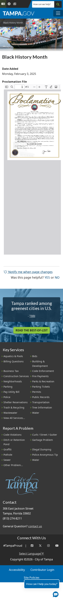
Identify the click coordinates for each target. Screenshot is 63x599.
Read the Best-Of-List (32, 330)
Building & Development (40, 363)
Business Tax (11, 371)
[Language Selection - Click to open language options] (3, 4)
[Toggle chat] (54, 593)
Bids (34, 356)
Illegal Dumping (41, 449)
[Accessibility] (9, 4)
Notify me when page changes (29, 272)
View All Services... (14, 418)
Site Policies (31, 578)
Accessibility (17, 570)
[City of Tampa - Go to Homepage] (18, 13)
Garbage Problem (42, 440)
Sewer (7, 460)
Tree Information (42, 407)
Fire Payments (40, 376)
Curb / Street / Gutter (44, 434)
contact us (35, 526)
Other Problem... (13, 465)
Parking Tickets (41, 386)
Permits (36, 391)
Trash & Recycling (14, 407)
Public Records (41, 397)
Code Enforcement (43, 371)
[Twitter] (40, 546)
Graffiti (8, 449)
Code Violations (13, 434)
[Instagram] (48, 546)
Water (35, 412)
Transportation (41, 402)
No (57, 277)
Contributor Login (42, 570)
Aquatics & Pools (13, 356)
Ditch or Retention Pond (14, 442)
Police (7, 397)
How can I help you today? (41, 583)
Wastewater (10, 412)
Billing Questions (14, 361)
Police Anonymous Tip (45, 454)
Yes (47, 277)
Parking (8, 386)
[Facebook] (32, 546)
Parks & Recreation (43, 381)
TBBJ (32, 316)
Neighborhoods (13, 381)
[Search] (58, 4)
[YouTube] (56, 546)
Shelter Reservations (16, 402)
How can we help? (42, 4)
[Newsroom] (15, 4)
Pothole (8, 454)
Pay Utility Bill (11, 391)
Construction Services (16, 376)
